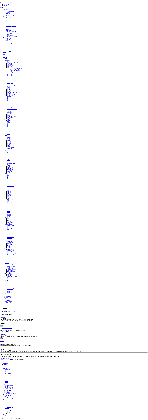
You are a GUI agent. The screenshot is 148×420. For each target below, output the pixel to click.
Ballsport (9, 190)
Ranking (7, 19)
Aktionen (6, 61)
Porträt (8, 104)
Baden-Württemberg (11, 85)
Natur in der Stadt (10, 254)
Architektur (7, 161)
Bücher (4, 52)
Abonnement (8, 39)
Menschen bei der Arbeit (11, 116)
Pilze (8, 155)
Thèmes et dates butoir (10, 22)
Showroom (7, 59)
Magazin (4, 37)
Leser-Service (11, 43)
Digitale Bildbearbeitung (9, 256)
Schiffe (8, 208)
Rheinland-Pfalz (10, 95)
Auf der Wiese (10, 153)
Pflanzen (9, 282)
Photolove (9, 76)
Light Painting (10, 264)
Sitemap (4, 365)
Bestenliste (8, 13)
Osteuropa (9, 175)
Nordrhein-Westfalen (11, 94)
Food (8, 218)
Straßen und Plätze (10, 170)
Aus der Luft (9, 130)
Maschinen (9, 210)
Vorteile (4, 304)
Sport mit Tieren (10, 199)
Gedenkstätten (10, 169)
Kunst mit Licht (10, 265)
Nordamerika (9, 179)
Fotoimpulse (9, 67)
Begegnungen (9, 112)
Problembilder (10, 258)
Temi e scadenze (9, 28)
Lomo (8, 227)
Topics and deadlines (10, 17)
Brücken (9, 166)
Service (7, 42)
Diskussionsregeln (8, 297)
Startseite (2, 359)
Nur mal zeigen (10, 287)
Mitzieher (9, 200)
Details (8, 144)
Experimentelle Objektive (12, 276)
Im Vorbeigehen (10, 242)
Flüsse (8, 122)
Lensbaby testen (10, 83)
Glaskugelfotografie (11, 271)
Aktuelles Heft (8, 38)
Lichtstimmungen (10, 250)
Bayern (8, 86)
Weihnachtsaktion (10, 81)
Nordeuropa (9, 174)
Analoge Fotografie (8, 224)
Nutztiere (9, 143)
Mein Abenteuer (10, 78)
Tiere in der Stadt (10, 147)
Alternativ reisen (10, 187)
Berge (8, 120)
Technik (6, 204)
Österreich (9, 101)
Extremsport (9, 201)
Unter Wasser (7, 280)
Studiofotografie (10, 107)
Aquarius (3, 317)
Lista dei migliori (9, 30)
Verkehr (8, 252)
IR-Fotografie (9, 278)
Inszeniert (9, 113)
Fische (8, 138)
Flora (6, 150)
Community (5, 9)
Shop (4, 54)
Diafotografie (9, 228)
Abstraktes (7, 263)
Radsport (9, 193)
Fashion (8, 108)
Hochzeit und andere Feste (12, 109)
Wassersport (9, 192)
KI (5, 293)
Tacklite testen (10, 77)
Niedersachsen (10, 93)
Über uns (10, 47)
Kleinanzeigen (11, 44)
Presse (10, 48)
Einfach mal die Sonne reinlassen (16, 68)
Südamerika (9, 180)
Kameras (9, 214)
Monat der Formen (10, 74)
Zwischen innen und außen (15, 70)
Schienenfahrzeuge (10, 207)
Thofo (3, 349)
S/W (8, 230)
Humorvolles (9, 244)
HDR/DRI (9, 259)
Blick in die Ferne (10, 237)
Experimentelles (10, 117)
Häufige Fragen (8, 302)
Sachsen (8, 97)
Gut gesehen (9, 245)
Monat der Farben (10, 75)
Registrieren (6, 358)
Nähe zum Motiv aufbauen (14, 69)
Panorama (7, 232)
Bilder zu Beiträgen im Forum (12, 288)
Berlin (8, 87)
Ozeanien (9, 185)
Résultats (7, 24)
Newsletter (8, 45)
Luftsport (9, 196)
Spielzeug (9, 212)
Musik (8, 115)
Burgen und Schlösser (11, 163)
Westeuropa (9, 177)
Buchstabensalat (10, 65)
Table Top (9, 219)
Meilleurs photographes (10, 25)
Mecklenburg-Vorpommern (12, 92)
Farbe (8, 226)
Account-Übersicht (8, 301)
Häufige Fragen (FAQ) (10, 15)
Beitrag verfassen (8, 296)
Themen (6, 295)
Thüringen (9, 100)
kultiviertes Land (10, 127)
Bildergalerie (5, 57)
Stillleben (6, 217)
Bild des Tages (7, 60)
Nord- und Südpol (10, 186)
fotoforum (8, 46)
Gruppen (9, 110)
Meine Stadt (9, 251)
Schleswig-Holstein (11, 99)
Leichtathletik (9, 191)
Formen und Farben (11, 266)
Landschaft (7, 119)
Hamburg (9, 90)
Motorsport (9, 194)
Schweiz (9, 102)
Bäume (8, 152)
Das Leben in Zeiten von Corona (13, 62)
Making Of (9, 290)
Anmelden (5, 5)
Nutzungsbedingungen (9, 303)
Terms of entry (8, 20)
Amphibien (9, 141)
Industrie (9, 165)
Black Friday (9, 66)
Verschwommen (10, 268)
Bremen (8, 89)
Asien (8, 182)
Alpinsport (9, 197)
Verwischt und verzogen (11, 269)
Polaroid (8, 229)
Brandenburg (9, 88)
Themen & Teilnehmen (10, 11)
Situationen (9, 243)
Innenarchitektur (10, 167)
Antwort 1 (2, 329)
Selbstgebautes (10, 289)
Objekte (8, 220)
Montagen (9, 257)
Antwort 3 (2, 341)
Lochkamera (9, 274)
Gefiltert (8, 277)
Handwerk (9, 114)
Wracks (8, 283)
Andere (8, 118)
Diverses (6, 285)
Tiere (6, 135)
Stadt (8, 164)
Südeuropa (9, 176)
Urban (6, 248)
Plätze (8, 236)
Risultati (7, 29)
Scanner (13, 311)
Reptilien (9, 140)
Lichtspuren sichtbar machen (15, 71)
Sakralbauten (9, 162)
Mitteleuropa (9, 178)
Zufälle (8, 246)
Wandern (9, 198)
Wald (8, 125)
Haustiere (9, 142)
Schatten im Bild (13, 73)
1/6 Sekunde (9, 64)
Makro (8, 145)
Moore (8, 126)
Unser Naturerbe (8, 84)
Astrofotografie (10, 133)
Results (7, 18)
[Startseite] (1, 7)
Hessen (8, 91)
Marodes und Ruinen (11, 168)
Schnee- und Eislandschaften (12, 129)
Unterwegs (9, 111)
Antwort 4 (2, 350)
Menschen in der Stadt (11, 249)
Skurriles (9, 215)
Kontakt (10, 50)
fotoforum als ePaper (10, 41)
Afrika (8, 181)
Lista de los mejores (9, 35)
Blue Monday (9, 63)
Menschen (7, 103)
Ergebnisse (8, 12)
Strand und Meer (10, 124)
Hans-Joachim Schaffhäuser (7, 328)
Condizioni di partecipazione (11, 31)
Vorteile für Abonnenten (10, 40)
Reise (6, 173)
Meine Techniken (10, 261)
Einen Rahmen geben (14, 72)
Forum (4, 294)
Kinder (8, 105)
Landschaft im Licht (11, 128)
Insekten (8, 136)
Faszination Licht (10, 79)
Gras (8, 154)
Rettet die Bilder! (10, 225)
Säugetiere (9, 137)
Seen (8, 121)
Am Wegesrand (10, 151)
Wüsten (8, 123)
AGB (10, 51)
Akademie (5, 53)
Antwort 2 (2, 335)
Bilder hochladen (6, 4)
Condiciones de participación (11, 36)
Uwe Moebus (4, 340)
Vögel (8, 139)
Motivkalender (10, 82)
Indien (8, 184)
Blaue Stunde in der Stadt (12, 253)
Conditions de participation (11, 26)
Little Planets (9, 238)
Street (6, 240)
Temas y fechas (9, 33)
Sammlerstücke (10, 221)
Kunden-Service (8, 300)
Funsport (9, 195)
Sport (6, 189)
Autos (8, 206)
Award (4, 10)
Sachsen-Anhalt (10, 98)
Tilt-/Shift (9, 275)
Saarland (9, 96)
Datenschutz (5, 363)
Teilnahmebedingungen (10, 14)
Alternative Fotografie (9, 273)
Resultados (8, 34)
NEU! (6, 58)
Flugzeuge (9, 205)
